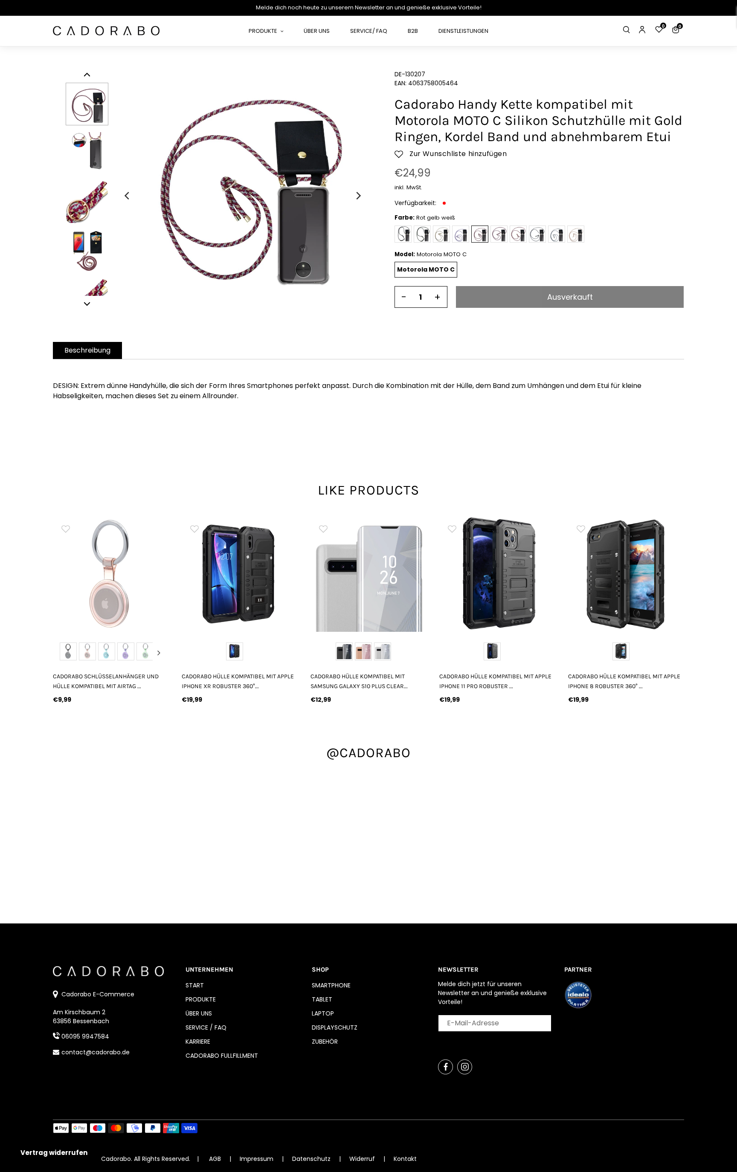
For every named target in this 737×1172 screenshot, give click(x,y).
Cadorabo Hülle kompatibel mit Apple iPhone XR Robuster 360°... (238, 681)
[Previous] (127, 195)
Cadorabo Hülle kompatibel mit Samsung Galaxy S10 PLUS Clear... (359, 681)
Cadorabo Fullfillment (222, 1055)
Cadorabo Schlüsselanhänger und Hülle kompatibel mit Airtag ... (106, 681)
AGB (215, 1159)
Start (195, 985)
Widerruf (363, 1159)
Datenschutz (312, 1159)
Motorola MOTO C (426, 269)
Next (158, 652)
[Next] (357, 195)
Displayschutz (334, 1027)
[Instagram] (464, 1066)
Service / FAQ (206, 1027)
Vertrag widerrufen (53, 1152)
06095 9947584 (85, 1036)
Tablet (322, 999)
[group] (111, 574)
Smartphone (331, 985)
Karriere (198, 1041)
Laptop (323, 1013)
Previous (63, 652)
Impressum (257, 1159)
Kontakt (405, 1159)
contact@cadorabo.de (95, 1052)
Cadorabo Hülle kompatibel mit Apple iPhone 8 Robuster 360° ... (624, 681)
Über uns (199, 1013)
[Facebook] (445, 1066)
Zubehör (325, 1041)
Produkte (201, 999)
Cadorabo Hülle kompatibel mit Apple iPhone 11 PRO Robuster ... (495, 681)
